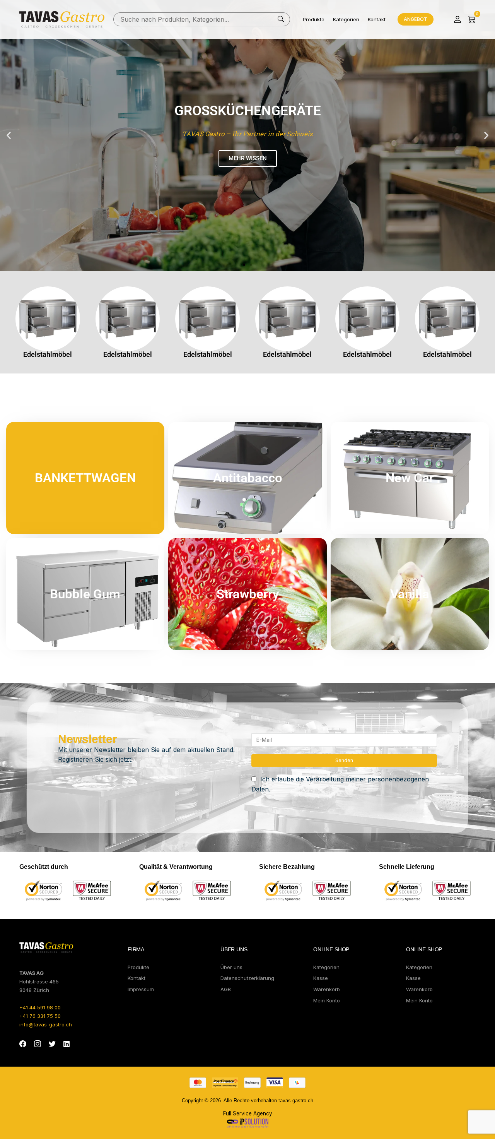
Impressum (141, 989)
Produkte (313, 19)
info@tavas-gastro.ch (45, 1024)
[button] (9, 135)
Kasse (320, 978)
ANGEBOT (415, 19)
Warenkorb (326, 989)
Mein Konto (326, 1000)
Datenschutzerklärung (247, 978)
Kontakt (377, 19)
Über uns (231, 967)
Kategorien (346, 19)
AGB (225, 989)
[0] (472, 19)
